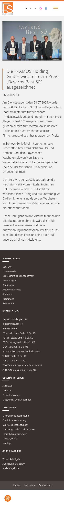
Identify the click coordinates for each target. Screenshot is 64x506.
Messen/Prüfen (10, 438)
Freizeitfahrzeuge (11, 395)
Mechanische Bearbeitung (15, 415)
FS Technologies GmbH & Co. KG (18, 342)
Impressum (29, 485)
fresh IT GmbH (9, 328)
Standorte (7, 294)
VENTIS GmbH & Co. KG (14, 356)
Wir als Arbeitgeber (12, 459)
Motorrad (7, 390)
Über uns (6, 266)
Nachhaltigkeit (9, 280)
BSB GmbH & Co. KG (12, 324)
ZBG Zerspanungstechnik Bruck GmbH (22, 365)
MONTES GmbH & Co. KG (15, 347)
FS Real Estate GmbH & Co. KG (17, 337)
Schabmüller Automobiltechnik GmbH (21, 351)
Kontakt (16, 485)
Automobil (7, 386)
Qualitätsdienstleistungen (15, 425)
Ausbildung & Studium (13, 463)
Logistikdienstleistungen (14, 434)
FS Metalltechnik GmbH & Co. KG (19, 333)
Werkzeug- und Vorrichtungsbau (18, 429)
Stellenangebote (10, 468)
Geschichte (8, 303)
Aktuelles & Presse (11, 289)
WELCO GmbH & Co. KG (14, 360)
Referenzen (8, 298)
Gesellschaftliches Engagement (18, 276)
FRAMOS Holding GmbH (14, 319)
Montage (7, 443)
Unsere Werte (9, 271)
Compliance (8, 285)
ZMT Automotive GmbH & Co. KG (19, 370)
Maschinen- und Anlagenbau (17, 399)
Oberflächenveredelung (14, 420)
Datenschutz (45, 485)
